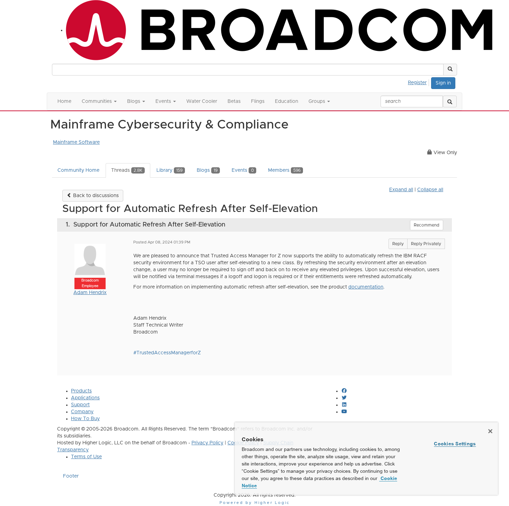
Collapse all (430, 189)
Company (82, 411)
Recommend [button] (426, 225)
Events (243, 170)
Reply (398, 244)
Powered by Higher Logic (255, 503)
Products (81, 391)
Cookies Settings (455, 443)
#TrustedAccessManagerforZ (167, 352)
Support (80, 404)
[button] (450, 70)
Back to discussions (95, 195)
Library (169, 170)
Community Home (78, 170)
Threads (126, 170)
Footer (71, 476)
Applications (85, 398)
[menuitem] (419, 81)
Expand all (401, 189)
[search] (450, 101)
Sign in (443, 83)
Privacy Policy (207, 443)
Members (284, 170)
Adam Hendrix (90, 292)
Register (417, 82)
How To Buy (85, 418)
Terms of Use (86, 456)
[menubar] (419, 81)
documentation (365, 287)
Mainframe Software (76, 142)
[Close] (490, 431)
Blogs (207, 170)
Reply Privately (426, 244)
